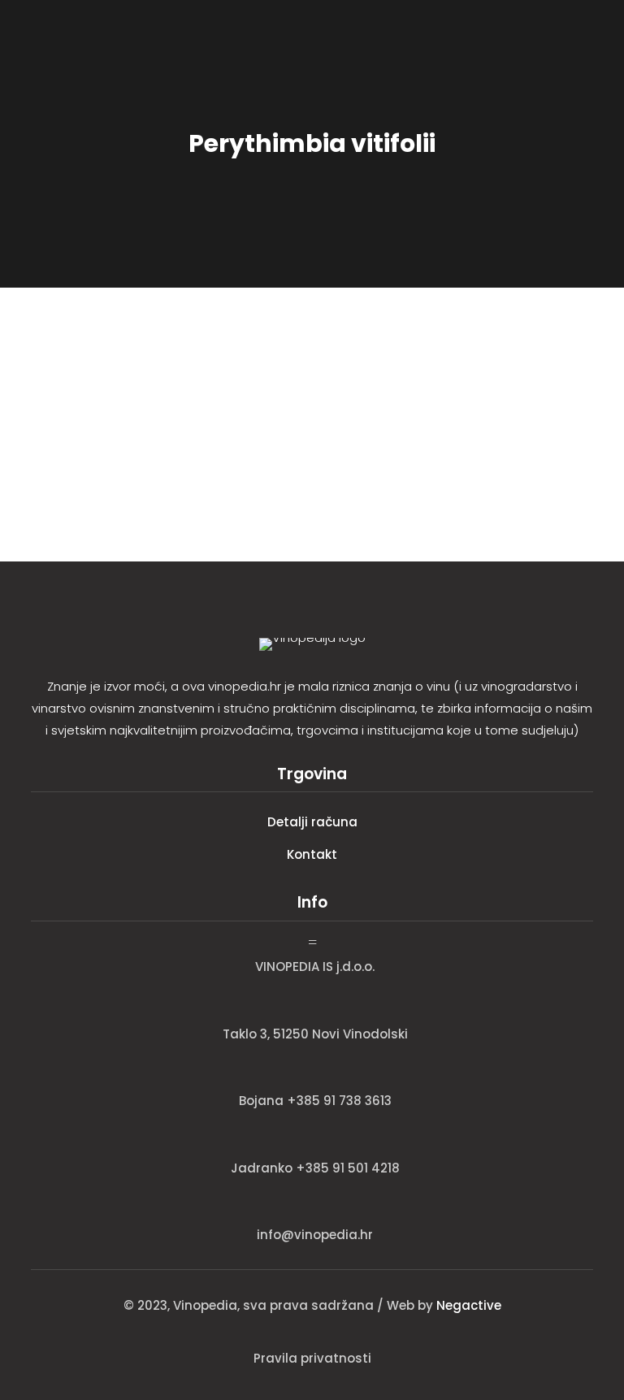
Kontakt (312, 854)
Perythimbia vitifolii (106, 372)
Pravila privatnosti (312, 1358)
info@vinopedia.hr (315, 1234)
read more (66, 451)
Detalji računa (312, 821)
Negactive (468, 1305)
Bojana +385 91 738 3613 (315, 1100)
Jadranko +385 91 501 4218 (315, 1168)
